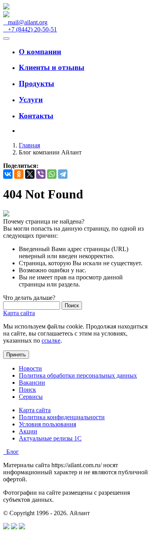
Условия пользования (47, 424)
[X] (30, 174)
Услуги (31, 99)
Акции (28, 431)
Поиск (27, 389)
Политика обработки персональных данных (78, 375)
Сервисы (31, 396)
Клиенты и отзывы (51, 67)
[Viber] (41, 174)
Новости (30, 368)
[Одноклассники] (19, 174)
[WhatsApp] (51, 174)
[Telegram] (62, 174)
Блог (11, 451)
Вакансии (32, 382)
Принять (16, 355)
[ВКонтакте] (8, 174)
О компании (40, 52)
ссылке (51, 340)
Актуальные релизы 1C (50, 438)
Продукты (36, 83)
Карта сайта (19, 313)
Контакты (36, 116)
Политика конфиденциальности (62, 417)
